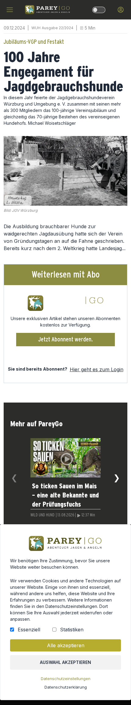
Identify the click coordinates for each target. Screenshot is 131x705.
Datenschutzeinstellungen (65, 678)
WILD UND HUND (42, 515)
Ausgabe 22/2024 (57, 28)
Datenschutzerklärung (65, 687)
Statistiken (71, 629)
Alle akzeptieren (65, 645)
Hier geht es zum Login (96, 369)
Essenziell (29, 629)
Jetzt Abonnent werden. (65, 340)
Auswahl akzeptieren (65, 662)
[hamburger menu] (9, 9)
